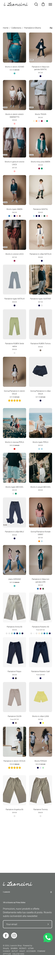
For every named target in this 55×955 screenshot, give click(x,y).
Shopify (6, 948)
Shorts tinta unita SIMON (40, 162)
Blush (9, 633)
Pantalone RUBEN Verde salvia (14, 345)
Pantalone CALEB (14, 716)
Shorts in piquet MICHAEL (40, 487)
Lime (43, 768)
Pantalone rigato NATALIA (14, 299)
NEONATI (22, 948)
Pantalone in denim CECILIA (14, 761)
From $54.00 (40, 674)
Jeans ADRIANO (14, 579)
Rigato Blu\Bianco (42, 305)
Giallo (43, 723)
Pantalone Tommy (40, 809)
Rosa (14, 124)
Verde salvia (14, 353)
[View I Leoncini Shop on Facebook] (6, 935)
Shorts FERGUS (40, 761)
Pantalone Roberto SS (40, 627)
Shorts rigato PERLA (40, 442)
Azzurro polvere (42, 541)
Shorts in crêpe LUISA (40, 716)
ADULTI (22, 951)
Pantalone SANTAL (40, 209)
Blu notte (17, 633)
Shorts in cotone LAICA (14, 254)
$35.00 (40, 490)
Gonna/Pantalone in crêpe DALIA (40, 392)
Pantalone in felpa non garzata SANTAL (40, 68)
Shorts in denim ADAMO (14, 67)
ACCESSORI (31, 951)
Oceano (44, 216)
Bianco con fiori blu (40, 493)
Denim (14, 73)
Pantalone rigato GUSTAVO (40, 299)
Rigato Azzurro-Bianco (42, 449)
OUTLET (15, 951)
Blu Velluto (39, 216)
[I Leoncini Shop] (16, 4)
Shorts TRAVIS (40, 114)
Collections (16, 28)
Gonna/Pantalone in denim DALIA (14, 392)
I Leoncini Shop (16, 946)
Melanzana (42, 216)
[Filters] (51, 27)
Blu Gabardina (36, 216)
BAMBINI (14, 948)
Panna (44, 121)
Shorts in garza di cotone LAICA (14, 163)
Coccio (36, 121)
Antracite (16, 678)
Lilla (39, 121)
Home (5, 28)
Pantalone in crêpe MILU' (14, 532)
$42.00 (40, 117)
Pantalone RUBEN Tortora (40, 344)
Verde (47, 121)
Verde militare (43, 589)
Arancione (39, 541)
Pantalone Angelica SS (14, 809)
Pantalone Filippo (14, 671)
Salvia (12, 633)
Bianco (39, 261)
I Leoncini (6, 892)
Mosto (42, 121)
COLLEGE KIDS (18, 954)
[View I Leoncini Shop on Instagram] (14, 935)
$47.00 (40, 72)
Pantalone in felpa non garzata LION (40, 580)
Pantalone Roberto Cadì (40, 671)
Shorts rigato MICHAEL (14, 487)
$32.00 (14, 70)
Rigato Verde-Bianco (13, 493)
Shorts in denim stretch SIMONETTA (14, 115)
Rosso (14, 449)
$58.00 (40, 812)
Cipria (39, 633)
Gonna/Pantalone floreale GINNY (40, 533)
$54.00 (40, 212)
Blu (40, 76)
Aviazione (9, 216)
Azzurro (34, 216)
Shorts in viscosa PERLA (14, 442)
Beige (34, 121)
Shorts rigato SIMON (14, 209)
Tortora (20, 216)
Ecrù (36, 633)
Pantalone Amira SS (14, 627)
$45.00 (14, 120)
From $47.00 (40, 630)
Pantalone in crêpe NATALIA (40, 254)
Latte (6, 633)
